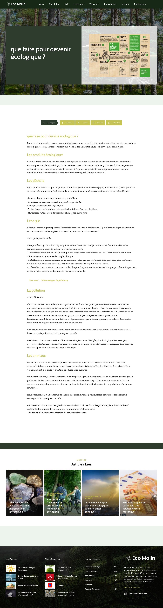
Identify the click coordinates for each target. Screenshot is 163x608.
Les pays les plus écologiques (64, 569)
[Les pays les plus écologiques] (50, 568)
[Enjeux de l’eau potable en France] (11, 577)
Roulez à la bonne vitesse (28, 585)
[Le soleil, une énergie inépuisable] (11, 568)
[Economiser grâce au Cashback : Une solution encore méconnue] (138, 493)
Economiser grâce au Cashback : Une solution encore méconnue (134, 507)
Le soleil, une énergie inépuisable (26, 569)
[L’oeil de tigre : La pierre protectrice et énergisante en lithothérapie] (24, 493)
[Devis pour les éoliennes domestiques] (50, 577)
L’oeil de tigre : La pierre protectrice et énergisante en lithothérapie (19, 507)
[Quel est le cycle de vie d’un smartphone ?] (11, 593)
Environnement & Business (55, 494)
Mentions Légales (132, 587)
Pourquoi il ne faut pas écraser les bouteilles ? (66, 593)
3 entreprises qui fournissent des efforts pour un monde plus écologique (56, 505)
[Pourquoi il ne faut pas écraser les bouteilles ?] (50, 593)
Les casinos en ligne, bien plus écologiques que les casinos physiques (96, 507)
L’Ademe (61, 585)
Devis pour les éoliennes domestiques (67, 577)
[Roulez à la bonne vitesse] (11, 585)
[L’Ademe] (50, 585)
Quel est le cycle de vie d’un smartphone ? (27, 593)
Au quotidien (15, 498)
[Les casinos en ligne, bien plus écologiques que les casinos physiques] (100, 493)
